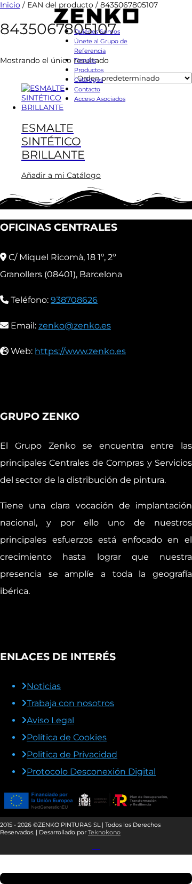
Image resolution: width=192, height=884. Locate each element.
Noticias (44, 686)
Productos (88, 70)
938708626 (74, 300)
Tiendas (85, 60)
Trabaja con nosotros (70, 703)
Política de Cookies (67, 737)
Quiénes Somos (97, 31)
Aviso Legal (50, 720)
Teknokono (104, 832)
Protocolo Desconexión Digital (91, 771)
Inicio (10, 5)
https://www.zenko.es (80, 351)
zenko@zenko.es (74, 325)
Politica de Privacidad (72, 754)
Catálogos (88, 79)
